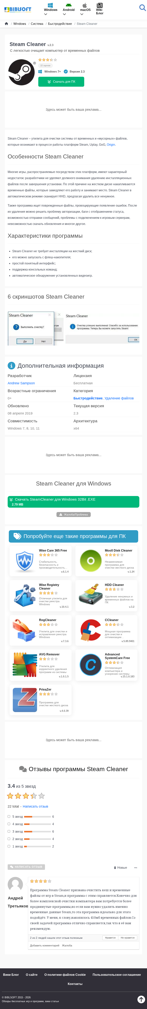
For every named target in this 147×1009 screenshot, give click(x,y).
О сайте (32, 974)
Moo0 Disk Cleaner (118, 550)
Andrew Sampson (21, 383)
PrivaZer (45, 689)
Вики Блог (11, 974)
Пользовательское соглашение (117, 974)
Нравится (110, 937)
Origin (111, 144)
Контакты (75, 984)
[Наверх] (141, 1002)
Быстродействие (88, 398)
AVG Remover (49, 654)
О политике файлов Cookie (65, 974)
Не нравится (128, 937)
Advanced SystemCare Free (117, 656)
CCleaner (111, 620)
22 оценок (45, 65)
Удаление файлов (119, 398)
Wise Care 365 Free (53, 550)
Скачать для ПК (64, 81)
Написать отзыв (35, 806)
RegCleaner (47, 620)
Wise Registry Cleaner (49, 586)
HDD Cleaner (114, 584)
